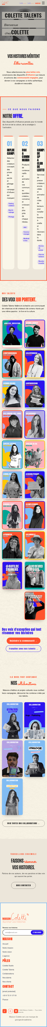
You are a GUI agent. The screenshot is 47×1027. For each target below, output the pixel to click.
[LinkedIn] (16, 1011)
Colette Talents (8, 969)
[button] (12, 334)
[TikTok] (5, 1011)
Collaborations (8, 973)
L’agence (6, 956)
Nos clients (7, 981)
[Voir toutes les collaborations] (12, 720)
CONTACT (38, 3)
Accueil (5, 944)
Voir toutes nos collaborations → (23, 823)
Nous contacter (23, 885)
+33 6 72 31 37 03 (10, 995)
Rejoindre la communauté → (23, 640)
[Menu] (43, 3)
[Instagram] (10, 1011)
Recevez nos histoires (10, 928)
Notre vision (7, 952)
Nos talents (7, 977)
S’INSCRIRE (37, 932)
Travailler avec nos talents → (23, 648)
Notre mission (8, 948)
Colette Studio (8, 965)
